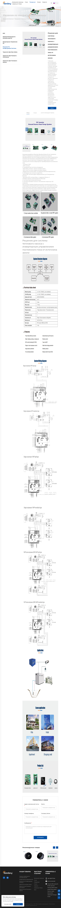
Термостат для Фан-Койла (10, 52)
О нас (26, 2)
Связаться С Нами (17, 4)
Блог (35, 889)
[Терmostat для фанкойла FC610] (40, 856)
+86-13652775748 (51, 878)
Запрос (52, 108)
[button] (54, 847)
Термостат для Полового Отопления (10, 56)
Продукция (32, 2)
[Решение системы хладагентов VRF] (52, 856)
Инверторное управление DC (10, 42)
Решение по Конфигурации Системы (30, 18)
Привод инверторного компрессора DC (9, 37)
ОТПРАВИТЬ (40, 837)
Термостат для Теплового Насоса (10, 61)
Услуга (39, 2)
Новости (44, 2)
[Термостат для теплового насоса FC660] (28, 856)
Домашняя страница (17, 2)
